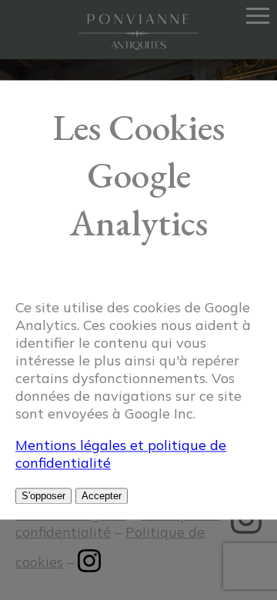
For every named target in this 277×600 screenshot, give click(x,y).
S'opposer (43, 496)
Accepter (102, 496)
